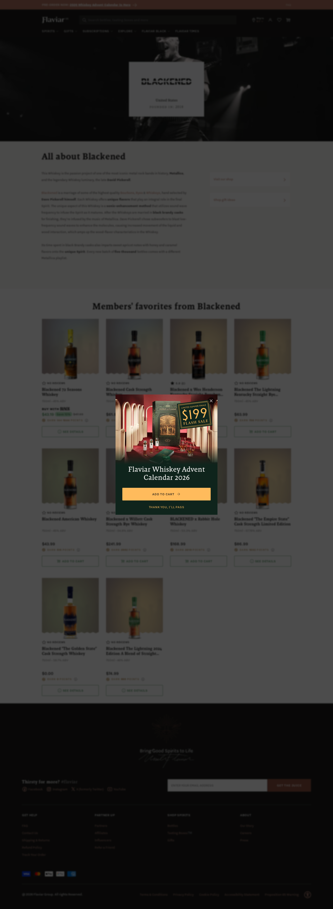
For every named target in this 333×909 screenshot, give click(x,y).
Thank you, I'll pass (166, 507)
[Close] (211, 400)
